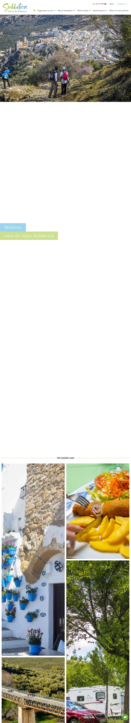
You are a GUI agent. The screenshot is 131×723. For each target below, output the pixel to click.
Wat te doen (82, 10)
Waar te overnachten (119, 10)
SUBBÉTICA (122, 4)
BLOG (111, 4)
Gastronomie (99, 10)
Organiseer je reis (45, 10)
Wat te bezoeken (65, 10)
